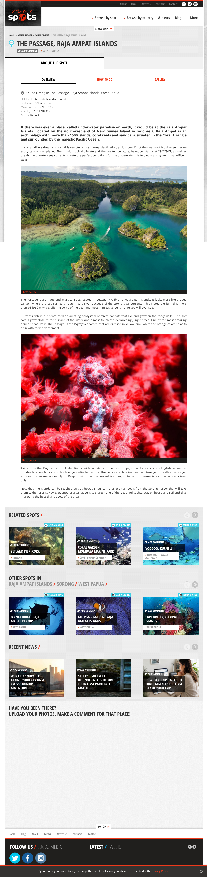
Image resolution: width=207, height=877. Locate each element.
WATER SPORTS (25, 35)
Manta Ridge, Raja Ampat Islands (25, 618)
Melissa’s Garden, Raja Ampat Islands (95, 618)
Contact (173, 4)
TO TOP (102, 826)
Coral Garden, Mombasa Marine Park (96, 549)
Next (195, 515)
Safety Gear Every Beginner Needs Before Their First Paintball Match (95, 681)
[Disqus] (104, 773)
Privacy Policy (160, 871)
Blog (178, 17)
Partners (160, 4)
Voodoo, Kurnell (158, 548)
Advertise (147, 4)
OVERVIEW (48, 79)
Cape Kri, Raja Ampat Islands (161, 618)
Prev (187, 515)
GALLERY (160, 79)
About (123, 4)
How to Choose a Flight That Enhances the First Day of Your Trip (163, 683)
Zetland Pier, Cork (25, 551)
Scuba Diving (42, 35)
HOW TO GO (105, 79)
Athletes (164, 17)
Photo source (29, 292)
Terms (134, 4)
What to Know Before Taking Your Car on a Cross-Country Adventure (28, 681)
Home (11, 35)
